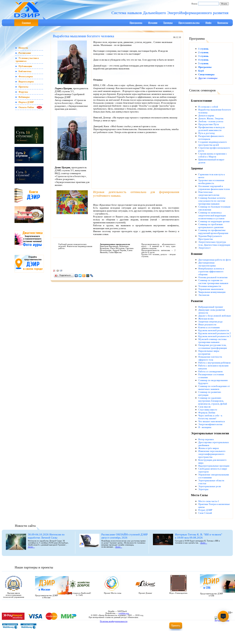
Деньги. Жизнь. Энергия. (211, 118)
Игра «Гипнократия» (178, 593)
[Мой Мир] (88, 275)
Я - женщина (204, 427)
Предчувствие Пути (208, 124)
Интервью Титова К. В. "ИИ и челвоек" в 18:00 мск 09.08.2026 (198, 536)
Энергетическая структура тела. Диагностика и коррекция (214, 243)
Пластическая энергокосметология (208, 193)
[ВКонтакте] (76, 275)
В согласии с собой (208, 106)
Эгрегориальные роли (209, 486)
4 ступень (203, 59)
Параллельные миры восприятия (208, 352)
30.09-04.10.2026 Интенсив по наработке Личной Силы (46, 536)
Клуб (201, 70)
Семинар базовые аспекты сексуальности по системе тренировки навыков (211, 201)
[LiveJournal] (92, 275)
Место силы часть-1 (208, 501)
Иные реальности (207, 324)
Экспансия (203, 295)
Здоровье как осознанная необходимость (211, 182)
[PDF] (54, 271)
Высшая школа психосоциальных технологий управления (13, 595)
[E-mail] (60, 271)
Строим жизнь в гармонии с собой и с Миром (212, 155)
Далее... (31, 547)
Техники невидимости (209, 286)
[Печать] (57, 271)
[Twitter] (80, 275)
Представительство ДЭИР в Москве (46, 596)
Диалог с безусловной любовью (214, 315)
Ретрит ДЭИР (205, 510)
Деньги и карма (206, 115)
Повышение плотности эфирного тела (210, 358)
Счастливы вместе (207, 409)
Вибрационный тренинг (210, 307)
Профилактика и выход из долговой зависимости (211, 129)
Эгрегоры (203, 489)
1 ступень (203, 48)
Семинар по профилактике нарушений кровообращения (213, 231)
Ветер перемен (206, 439)
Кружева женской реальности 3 (214, 336)
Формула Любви (206, 412)
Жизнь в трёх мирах (208, 448)
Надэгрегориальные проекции (213, 465)
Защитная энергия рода (210, 321)
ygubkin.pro (123, 613)
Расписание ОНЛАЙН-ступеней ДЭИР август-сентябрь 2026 (124, 536)
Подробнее (154, 626)
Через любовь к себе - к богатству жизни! (210, 417)
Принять (175, 625)
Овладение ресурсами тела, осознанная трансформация (212, 346)
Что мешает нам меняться (211, 421)
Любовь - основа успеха (210, 121)
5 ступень (203, 63)
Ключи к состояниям (209, 327)
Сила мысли (204, 406)
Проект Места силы (112, 593)
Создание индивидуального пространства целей (212, 143)
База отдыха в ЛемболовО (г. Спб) (79, 594)
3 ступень (203, 56)
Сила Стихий (205, 513)
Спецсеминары (206, 74)
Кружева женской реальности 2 (214, 333)
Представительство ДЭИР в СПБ (211, 595)
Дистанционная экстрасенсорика (207, 264)
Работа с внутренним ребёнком (214, 362)
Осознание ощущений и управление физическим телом (214, 187)
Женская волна (206, 318)
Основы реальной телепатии (212, 277)
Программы (205, 67)
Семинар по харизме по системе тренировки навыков (213, 282)
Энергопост (204, 247)
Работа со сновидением (210, 371)
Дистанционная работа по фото (214, 259)
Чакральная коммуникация (211, 292)
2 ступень (203, 52)
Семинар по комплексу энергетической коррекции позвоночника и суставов (212, 215)
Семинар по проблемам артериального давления (210, 226)
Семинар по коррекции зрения (213, 221)
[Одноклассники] (84, 275)
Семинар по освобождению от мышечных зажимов (214, 387)
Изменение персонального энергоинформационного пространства (211, 454)
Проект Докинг (145, 593)
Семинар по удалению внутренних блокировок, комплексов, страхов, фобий (212, 401)
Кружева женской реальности (213, 330)
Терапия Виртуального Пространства (210, 237)
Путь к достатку (206, 133)
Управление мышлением (210, 289)
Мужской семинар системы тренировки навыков (212, 340)
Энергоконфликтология (210, 424)
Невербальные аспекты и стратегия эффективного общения (211, 271)
